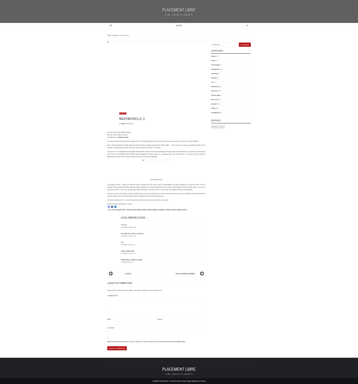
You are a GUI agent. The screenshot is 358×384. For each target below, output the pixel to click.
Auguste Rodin (120, 209)
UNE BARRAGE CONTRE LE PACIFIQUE (132, 234)
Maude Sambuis (153, 209)
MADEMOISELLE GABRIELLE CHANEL (131, 260)
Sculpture (162, 209)
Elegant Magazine (192, 381)
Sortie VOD (214, 99)
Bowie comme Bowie (127, 251)
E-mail (160, 319)
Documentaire (215, 69)
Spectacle (214, 104)
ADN (122, 242)
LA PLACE (124, 225)
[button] (109, 207)
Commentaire (113, 295)
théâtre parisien (182, 209)
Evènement (214, 73)
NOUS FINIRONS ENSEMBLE (185, 273)
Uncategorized (215, 112)
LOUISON (128, 273)
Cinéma (213, 56)
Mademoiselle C (142, 209)
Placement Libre (179, 10)
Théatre (122, 113)
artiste (113, 209)
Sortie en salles (215, 95)
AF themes (202, 381)
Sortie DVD (214, 91)
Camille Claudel (131, 209)
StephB (123, 124)
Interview (213, 78)
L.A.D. (213, 82)
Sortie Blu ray (215, 86)
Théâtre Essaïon (123, 137)
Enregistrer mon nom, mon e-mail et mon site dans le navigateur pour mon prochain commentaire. (146, 341)
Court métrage (215, 65)
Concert (213, 60)
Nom (109, 319)
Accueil (179, 25)
